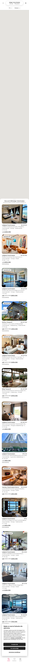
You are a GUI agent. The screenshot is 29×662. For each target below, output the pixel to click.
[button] (6, 232)
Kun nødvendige (15, 648)
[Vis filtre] (25, 3)
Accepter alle (14, 644)
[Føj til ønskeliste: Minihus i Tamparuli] (25, 303)
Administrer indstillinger (14, 652)
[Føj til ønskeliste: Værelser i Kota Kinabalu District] (25, 468)
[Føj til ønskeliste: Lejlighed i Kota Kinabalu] (25, 206)
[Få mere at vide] (25, 202)
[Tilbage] (3, 3)
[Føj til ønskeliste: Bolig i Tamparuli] (25, 370)
